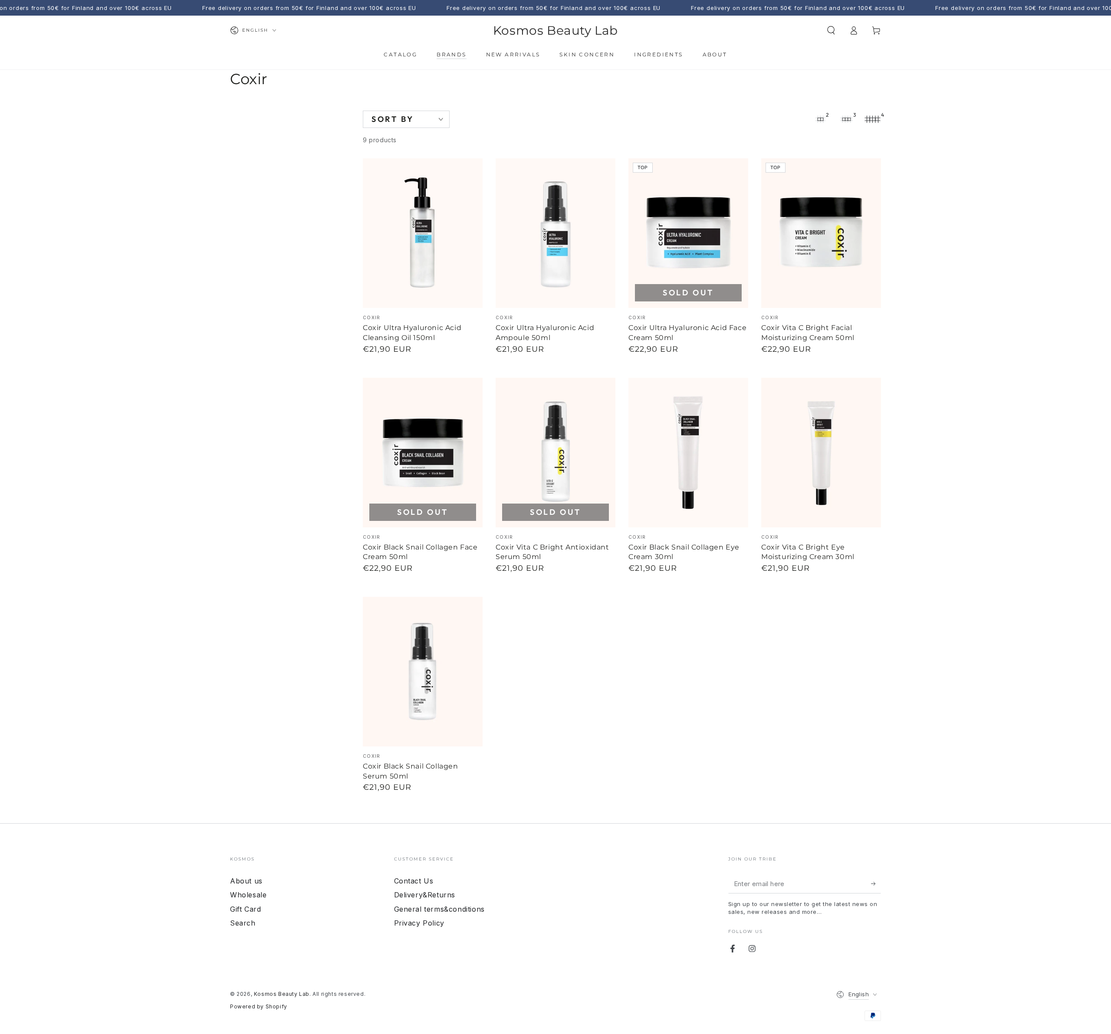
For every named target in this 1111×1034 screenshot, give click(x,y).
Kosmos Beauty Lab (281, 994)
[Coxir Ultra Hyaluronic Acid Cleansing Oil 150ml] (423, 233)
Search (243, 923)
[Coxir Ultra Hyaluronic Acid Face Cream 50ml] (688, 233)
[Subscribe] (876, 883)
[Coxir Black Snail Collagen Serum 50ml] (423, 671)
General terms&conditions (439, 909)
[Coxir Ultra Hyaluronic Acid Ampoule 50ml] (555, 233)
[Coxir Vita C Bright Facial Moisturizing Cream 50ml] (821, 233)
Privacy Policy (419, 923)
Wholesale (248, 894)
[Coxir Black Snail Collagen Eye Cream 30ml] (688, 452)
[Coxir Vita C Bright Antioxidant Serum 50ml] (555, 452)
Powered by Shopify (258, 1006)
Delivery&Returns (425, 894)
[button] (831, 30)
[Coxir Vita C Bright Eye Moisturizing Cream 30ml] (821, 452)
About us (246, 881)
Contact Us (414, 881)
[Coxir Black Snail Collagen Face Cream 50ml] (423, 452)
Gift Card (245, 909)
